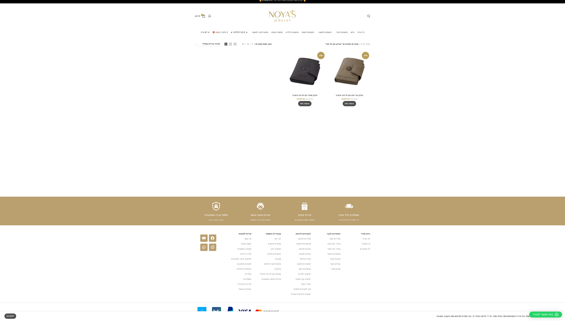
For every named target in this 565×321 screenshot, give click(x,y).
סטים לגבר (335, 269)
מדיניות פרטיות (244, 284)
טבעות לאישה (305, 249)
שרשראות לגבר (333, 254)
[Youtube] (204, 238)
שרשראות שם (305, 269)
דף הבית (366, 239)
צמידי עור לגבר (333, 249)
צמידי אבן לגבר (333, 244)
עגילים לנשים (305, 254)
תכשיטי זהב (276, 249)
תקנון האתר (246, 244)
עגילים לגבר (335, 264)
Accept (10, 316)
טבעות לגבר (335, 259)
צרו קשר (247, 239)
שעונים (278, 259)
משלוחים (247, 279)
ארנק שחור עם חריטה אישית (305, 95)
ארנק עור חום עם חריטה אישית (349, 95)
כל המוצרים (365, 249)
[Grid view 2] (235, 44)
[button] (349, 103)
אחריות (248, 274)
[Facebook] (212, 238)
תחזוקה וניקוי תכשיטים (241, 259)
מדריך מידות (245, 254)
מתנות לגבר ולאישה (272, 264)
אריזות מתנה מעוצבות (271, 279)
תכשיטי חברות (304, 274)
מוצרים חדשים (274, 244)
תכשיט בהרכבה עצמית (301, 294)
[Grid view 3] (230, 44)
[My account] (209, 16)
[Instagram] (212, 247)
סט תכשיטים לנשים (302, 289)
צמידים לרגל (305, 259)
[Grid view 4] (226, 44)
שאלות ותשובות (244, 249)
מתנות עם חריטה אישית (270, 274)
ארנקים (278, 269)
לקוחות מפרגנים (244, 264)
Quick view (330, 55)
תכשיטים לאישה (303, 234)
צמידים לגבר (334, 239)
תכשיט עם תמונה (303, 279)
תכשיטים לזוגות (274, 254)
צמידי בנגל (306, 284)
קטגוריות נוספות (273, 234)
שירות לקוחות (245, 234)
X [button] (562, 3)
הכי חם (278, 239)
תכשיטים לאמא (304, 264)
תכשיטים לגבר (333, 234)
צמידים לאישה (304, 239)
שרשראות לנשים (303, 244)
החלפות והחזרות (244, 269)
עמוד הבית (365, 44)
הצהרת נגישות (245, 289)
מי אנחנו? (366, 244)
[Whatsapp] (204, 247)
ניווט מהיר (365, 234)
